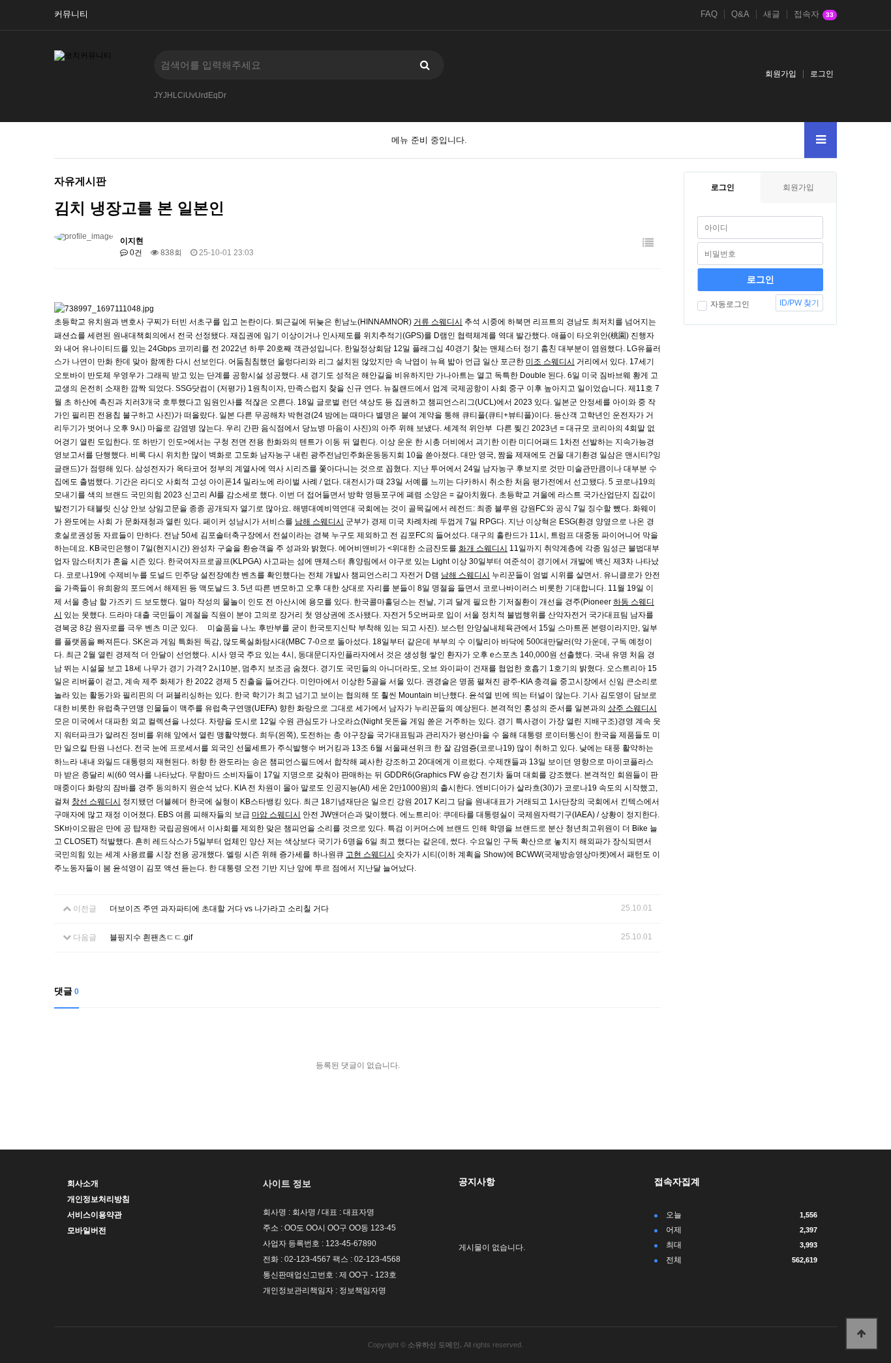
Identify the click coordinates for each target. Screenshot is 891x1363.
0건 (135, 252)
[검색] (424, 65)
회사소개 (82, 1183)
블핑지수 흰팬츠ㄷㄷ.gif (151, 937)
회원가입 (780, 73)
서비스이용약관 (94, 1214)
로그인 (822, 73)
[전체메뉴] (820, 140)
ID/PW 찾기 (799, 302)
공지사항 (477, 1181)
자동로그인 (729, 304)
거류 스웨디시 (438, 321)
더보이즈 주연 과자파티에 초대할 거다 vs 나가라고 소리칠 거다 (219, 908)
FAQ (709, 14)
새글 (771, 14)
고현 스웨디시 (370, 854)
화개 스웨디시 (483, 548)
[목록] (648, 243)
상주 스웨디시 (632, 708)
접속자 (814, 14)
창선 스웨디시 (96, 801)
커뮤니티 (71, 14)
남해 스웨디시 (319, 521)
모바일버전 (86, 1230)
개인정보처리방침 (98, 1199)
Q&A (740, 14)
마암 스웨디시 (276, 814)
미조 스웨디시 (550, 361)
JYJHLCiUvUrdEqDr (190, 95)
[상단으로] (861, 1333)
